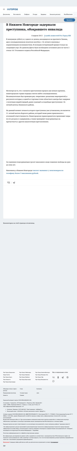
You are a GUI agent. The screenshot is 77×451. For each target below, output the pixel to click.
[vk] (8, 182)
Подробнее (35, 430)
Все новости (17, 14)
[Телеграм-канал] (62, 377)
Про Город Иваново (24, 374)
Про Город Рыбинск (24, 377)
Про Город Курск (7, 377)
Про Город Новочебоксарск (42, 372)
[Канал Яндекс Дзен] (67, 377)
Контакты (39, 388)
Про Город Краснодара (9, 382)
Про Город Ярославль (25, 379)
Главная (22, 395)
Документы (6, 14)
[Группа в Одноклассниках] (58, 377)
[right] (75, 14)
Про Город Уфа (39, 377)
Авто (38, 393)
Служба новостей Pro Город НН (57, 36)
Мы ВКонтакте (68, 14)
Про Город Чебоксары (25, 372)
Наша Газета (6, 374)
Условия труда (24, 393)
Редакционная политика (9, 393)
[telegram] (15, 182)
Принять (69, 20)
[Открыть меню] (4, 9)
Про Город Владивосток (41, 379)
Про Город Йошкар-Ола (41, 374)
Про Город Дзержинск (9, 372)
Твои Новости (7, 379)
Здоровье (43, 14)
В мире (35, 14)
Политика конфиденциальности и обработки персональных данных (21, 433)
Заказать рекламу (55, 14)
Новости (5, 395)
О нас (21, 388)
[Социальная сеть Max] (53, 381)
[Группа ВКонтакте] (53, 377)
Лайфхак (26, 14)
